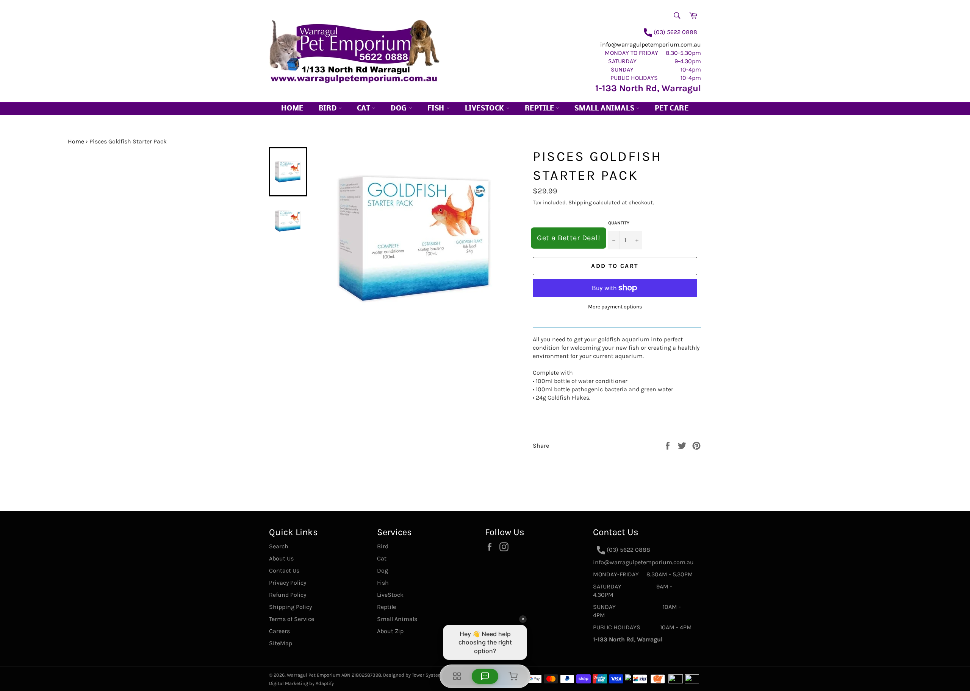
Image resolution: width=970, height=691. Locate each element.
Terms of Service (291, 619)
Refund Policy (287, 594)
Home (292, 108)
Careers (279, 631)
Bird (328, 108)
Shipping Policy (290, 606)
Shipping (579, 202)
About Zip (390, 631)
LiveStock (390, 594)
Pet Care (672, 108)
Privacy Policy (287, 582)
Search (278, 546)
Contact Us (284, 570)
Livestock (485, 108)
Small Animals (605, 108)
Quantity (618, 223)
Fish (436, 108)
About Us (281, 558)
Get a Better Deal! (568, 237)
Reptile (540, 108)
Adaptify (325, 683)
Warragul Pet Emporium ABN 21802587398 (334, 675)
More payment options (615, 306)
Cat (364, 108)
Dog (399, 108)
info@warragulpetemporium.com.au (650, 44)
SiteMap (280, 643)
